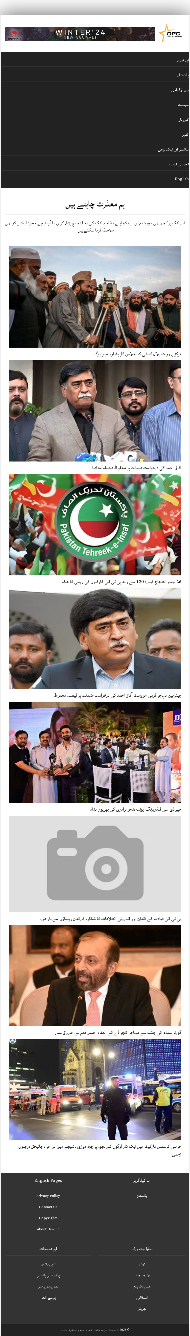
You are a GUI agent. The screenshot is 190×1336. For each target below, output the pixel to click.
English (182, 179)
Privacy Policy (48, 1195)
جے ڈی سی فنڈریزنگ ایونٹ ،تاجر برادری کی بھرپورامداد (135, 809)
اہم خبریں (182, 60)
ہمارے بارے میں (48, 1286)
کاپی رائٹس (48, 1264)
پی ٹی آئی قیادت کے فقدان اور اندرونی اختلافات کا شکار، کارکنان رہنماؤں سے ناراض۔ (110, 918)
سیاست (183, 105)
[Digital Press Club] (170, 33)
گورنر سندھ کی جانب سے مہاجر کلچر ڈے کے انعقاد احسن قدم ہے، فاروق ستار (117, 1032)
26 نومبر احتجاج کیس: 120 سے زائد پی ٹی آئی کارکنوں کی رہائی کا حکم (121, 581)
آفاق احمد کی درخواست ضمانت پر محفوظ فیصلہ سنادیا (136, 467)
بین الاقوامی (180, 90)
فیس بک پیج (142, 1286)
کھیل (185, 134)
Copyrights (48, 1218)
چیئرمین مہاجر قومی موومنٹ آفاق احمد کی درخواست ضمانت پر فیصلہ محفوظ (117, 695)
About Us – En (48, 1229)
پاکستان (183, 75)
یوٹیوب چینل (142, 1275)
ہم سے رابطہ (48, 1297)
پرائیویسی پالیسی (48, 1275)
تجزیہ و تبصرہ (179, 164)
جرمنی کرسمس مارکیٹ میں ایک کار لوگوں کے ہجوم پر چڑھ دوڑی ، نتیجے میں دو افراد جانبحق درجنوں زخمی (100, 1150)
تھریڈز (142, 1308)
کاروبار (184, 120)
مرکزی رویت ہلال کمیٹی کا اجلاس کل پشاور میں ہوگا (138, 354)
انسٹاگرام (142, 1297)
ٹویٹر (142, 1264)
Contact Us (48, 1206)
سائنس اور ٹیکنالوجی (173, 149)
